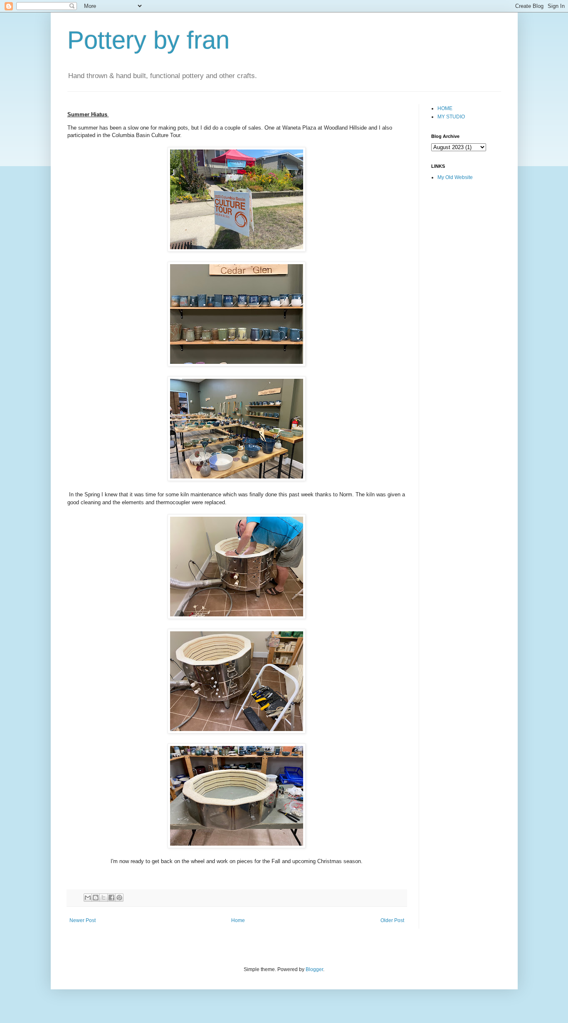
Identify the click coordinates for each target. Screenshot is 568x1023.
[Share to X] (103, 897)
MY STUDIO (451, 117)
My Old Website (455, 177)
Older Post (392, 920)
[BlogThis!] (95, 897)
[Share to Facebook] (111, 897)
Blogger (314, 969)
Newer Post (82, 920)
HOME (444, 108)
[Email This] (88, 897)
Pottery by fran (148, 40)
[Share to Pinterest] (119, 897)
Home (238, 920)
